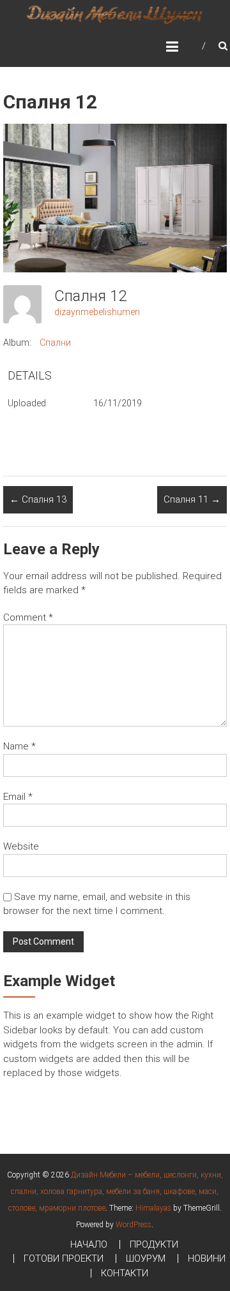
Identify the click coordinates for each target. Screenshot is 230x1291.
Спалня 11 (192, 499)
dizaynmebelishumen (97, 312)
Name (19, 746)
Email (18, 796)
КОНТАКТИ (124, 1273)
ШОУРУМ (145, 1258)
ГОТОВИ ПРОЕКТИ (63, 1258)
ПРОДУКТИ (154, 1244)
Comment (28, 617)
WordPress (133, 1224)
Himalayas (153, 1208)
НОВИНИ (207, 1258)
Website (21, 846)
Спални (55, 342)
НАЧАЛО (88, 1244)
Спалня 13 (38, 499)
